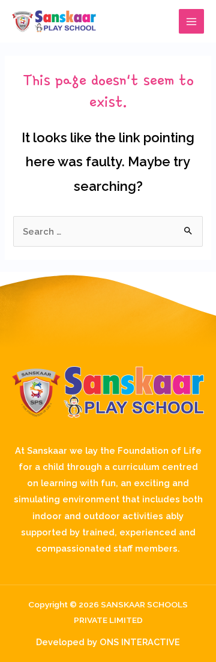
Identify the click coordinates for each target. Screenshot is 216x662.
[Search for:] (107, 231)
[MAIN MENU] (191, 21)
